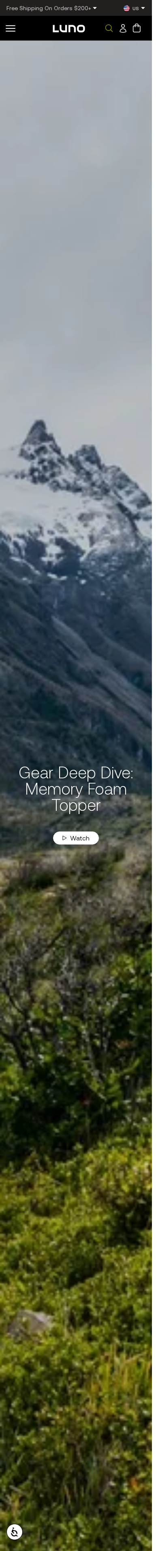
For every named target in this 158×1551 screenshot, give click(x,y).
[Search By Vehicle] (109, 28)
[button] (10, 28)
